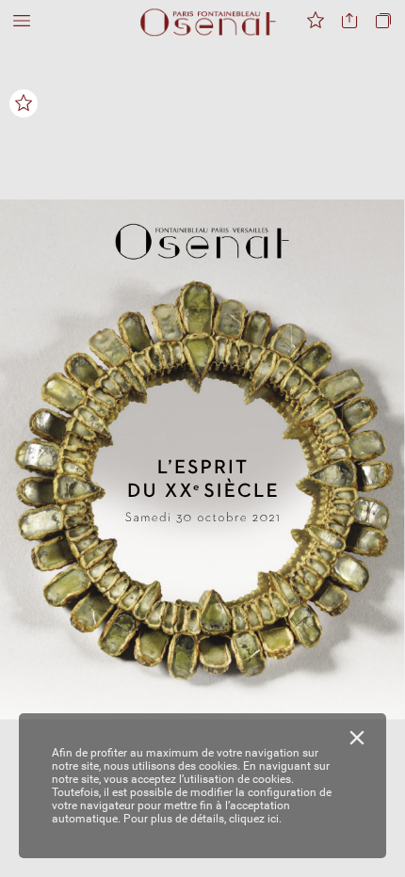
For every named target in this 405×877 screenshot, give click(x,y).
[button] (22, 21)
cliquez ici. (255, 818)
